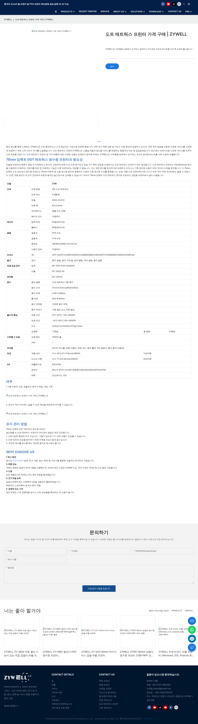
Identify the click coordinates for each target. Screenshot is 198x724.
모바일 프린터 (105, 688)
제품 (54, 684)
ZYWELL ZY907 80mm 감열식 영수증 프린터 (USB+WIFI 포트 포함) (137, 653)
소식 (54, 696)
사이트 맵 (148, 718)
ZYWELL (8, 19)
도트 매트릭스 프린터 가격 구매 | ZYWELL (34, 19)
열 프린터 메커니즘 (107, 696)
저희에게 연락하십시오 (62, 704)
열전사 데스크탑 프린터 (159, 610)
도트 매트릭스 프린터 (108, 704)
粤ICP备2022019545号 (131, 718)
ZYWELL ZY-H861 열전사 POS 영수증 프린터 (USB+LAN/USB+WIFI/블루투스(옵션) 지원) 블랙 (60, 653)
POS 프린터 (18, 460)
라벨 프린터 (104, 684)
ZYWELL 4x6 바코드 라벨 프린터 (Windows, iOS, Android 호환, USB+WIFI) (175, 653)
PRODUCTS (177, 610)
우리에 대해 (57, 692)
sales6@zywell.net (162, 688)
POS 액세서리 (105, 700)
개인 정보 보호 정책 (60, 707)
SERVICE (189, 610)
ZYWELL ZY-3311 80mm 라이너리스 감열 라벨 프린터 (99, 653)
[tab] (99, 140)
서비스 (55, 688)
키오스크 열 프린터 (107, 692)
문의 (112, 66)
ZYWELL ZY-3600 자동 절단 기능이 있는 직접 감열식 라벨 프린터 (21, 653)
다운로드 (56, 700)
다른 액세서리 (105, 707)
